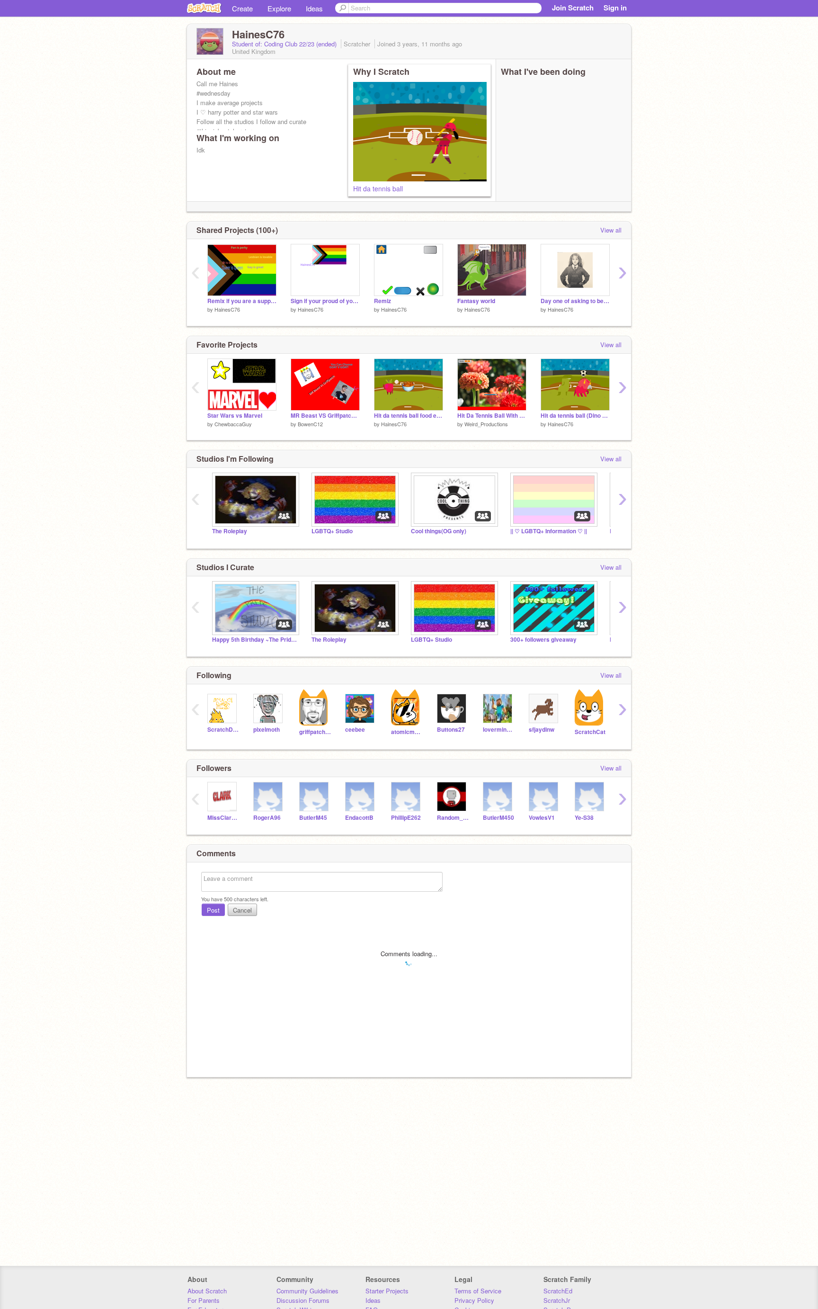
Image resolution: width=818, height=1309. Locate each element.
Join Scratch (573, 7)
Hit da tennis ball (378, 188)
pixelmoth (266, 730)
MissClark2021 (223, 818)
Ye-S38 (584, 818)
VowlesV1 (542, 818)
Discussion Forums (302, 1300)
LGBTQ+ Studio (332, 531)
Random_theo (453, 818)
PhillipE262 (406, 818)
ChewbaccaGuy (233, 424)
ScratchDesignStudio (223, 730)
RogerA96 (267, 818)
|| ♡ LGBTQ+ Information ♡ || (548, 531)
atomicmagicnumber (407, 732)
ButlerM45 (313, 818)
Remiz (382, 301)
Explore (279, 8)
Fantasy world (476, 301)
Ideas (314, 8)
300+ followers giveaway (543, 640)
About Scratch (207, 1290)
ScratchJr (556, 1300)
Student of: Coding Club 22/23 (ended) (285, 43)
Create (242, 8)
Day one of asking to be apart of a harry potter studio (575, 301)
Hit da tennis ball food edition (408, 416)
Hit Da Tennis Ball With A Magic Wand (491, 416)
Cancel (242, 910)
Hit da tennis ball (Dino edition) (575, 416)
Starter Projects (387, 1290)
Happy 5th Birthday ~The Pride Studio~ (254, 640)
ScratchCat (590, 732)
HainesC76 (227, 309)
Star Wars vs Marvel (234, 416)
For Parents (203, 1300)
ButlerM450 (498, 818)
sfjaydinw (541, 730)
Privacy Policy (474, 1300)
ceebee (355, 730)
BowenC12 (310, 424)
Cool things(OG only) (438, 531)
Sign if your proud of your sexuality (325, 301)
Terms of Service (477, 1290)
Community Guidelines (307, 1290)
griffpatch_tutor (315, 732)
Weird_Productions (486, 424)
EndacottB (359, 818)
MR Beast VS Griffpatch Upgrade (325, 416)
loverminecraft (499, 730)
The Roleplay (229, 531)
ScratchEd (557, 1290)
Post (213, 910)
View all (611, 229)
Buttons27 (451, 730)
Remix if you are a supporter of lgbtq (241, 301)
